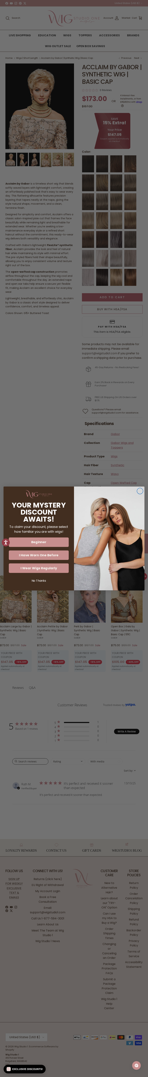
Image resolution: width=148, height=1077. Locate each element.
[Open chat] (136, 1065)
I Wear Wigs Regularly (39, 568)
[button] (25, 1069)
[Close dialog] (140, 491)
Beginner (38, 542)
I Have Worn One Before (38, 555)
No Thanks (39, 581)
